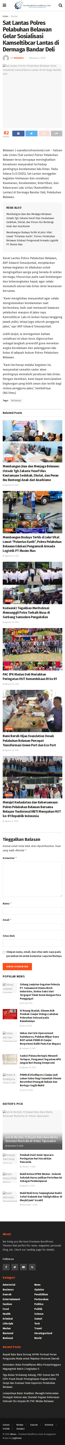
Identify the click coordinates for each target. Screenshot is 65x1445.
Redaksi (19, 58)
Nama (7, 903)
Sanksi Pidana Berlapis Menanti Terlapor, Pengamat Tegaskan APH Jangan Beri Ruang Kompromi (40, 1059)
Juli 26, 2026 (26, 1026)
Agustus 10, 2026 (28, 1068)
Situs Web (9, 936)
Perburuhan (41, 1299)
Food (6, 1309)
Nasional (8, 1333)
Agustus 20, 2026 (11, 556)
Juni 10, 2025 (27, 1090)
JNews (13, 1434)
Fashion (7, 1304)
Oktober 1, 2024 (28, 1167)
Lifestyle (8, 1323)
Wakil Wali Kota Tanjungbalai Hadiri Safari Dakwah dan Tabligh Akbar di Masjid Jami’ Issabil (41, 1197)
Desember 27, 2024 (15, 1146)
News (37, 1284)
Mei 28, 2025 (26, 1003)
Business (8, 1289)
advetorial (9, 1284)
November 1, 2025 (29, 1205)
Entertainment (11, 1299)
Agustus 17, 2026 (11, 821)
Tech (37, 1323)
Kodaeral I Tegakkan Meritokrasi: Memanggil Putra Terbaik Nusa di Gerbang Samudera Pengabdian (26, 612)
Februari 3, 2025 (28, 1048)
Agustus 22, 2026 (11, 485)
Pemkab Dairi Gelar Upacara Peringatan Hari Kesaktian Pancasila (36, 1159)
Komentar (10, 858)
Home (5, 16)
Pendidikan (41, 1294)
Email (7, 920)
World (38, 1338)
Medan (9, 459)
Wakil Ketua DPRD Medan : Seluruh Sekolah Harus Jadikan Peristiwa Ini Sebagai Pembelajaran (41, 1178)
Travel (38, 1328)
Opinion (39, 1289)
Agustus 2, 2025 (28, 1186)
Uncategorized (43, 1333)
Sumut (38, 1318)
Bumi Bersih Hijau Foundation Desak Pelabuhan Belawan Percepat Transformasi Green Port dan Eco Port (29, 740)
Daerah (7, 1294)
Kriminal (8, 1318)
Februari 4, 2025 (37, 58)
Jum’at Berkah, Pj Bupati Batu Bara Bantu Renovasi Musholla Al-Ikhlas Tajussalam (31, 1139)
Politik (38, 1309)
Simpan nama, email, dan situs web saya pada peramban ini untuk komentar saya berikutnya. (34, 953)
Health (6, 1313)
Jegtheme (17, 1438)
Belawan (16, 400)
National (8, 1338)
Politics (39, 1304)
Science (39, 1313)
